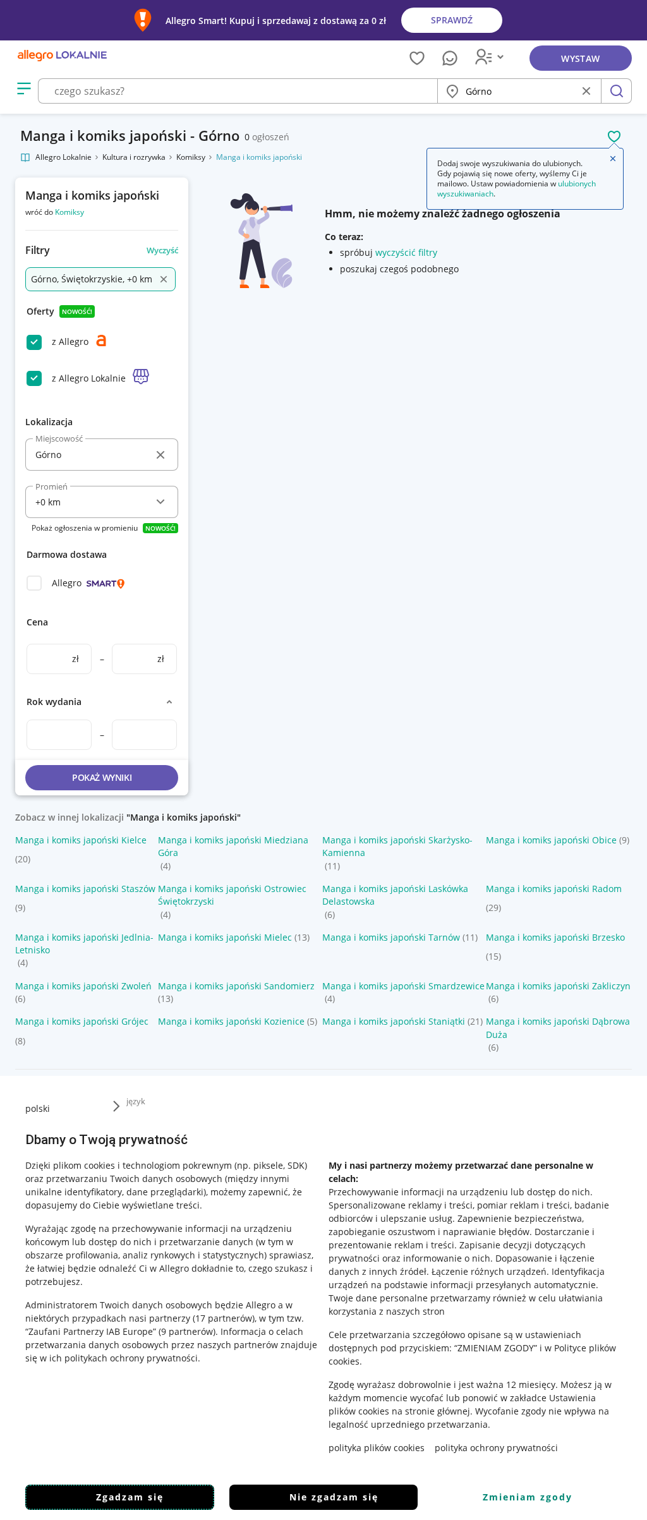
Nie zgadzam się (333, 1497)
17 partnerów (223, 1318)
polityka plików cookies (377, 1448)
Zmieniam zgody (527, 1497)
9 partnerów (187, 1331)
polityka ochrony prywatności (496, 1448)
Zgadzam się (130, 1497)
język (135, 1101)
